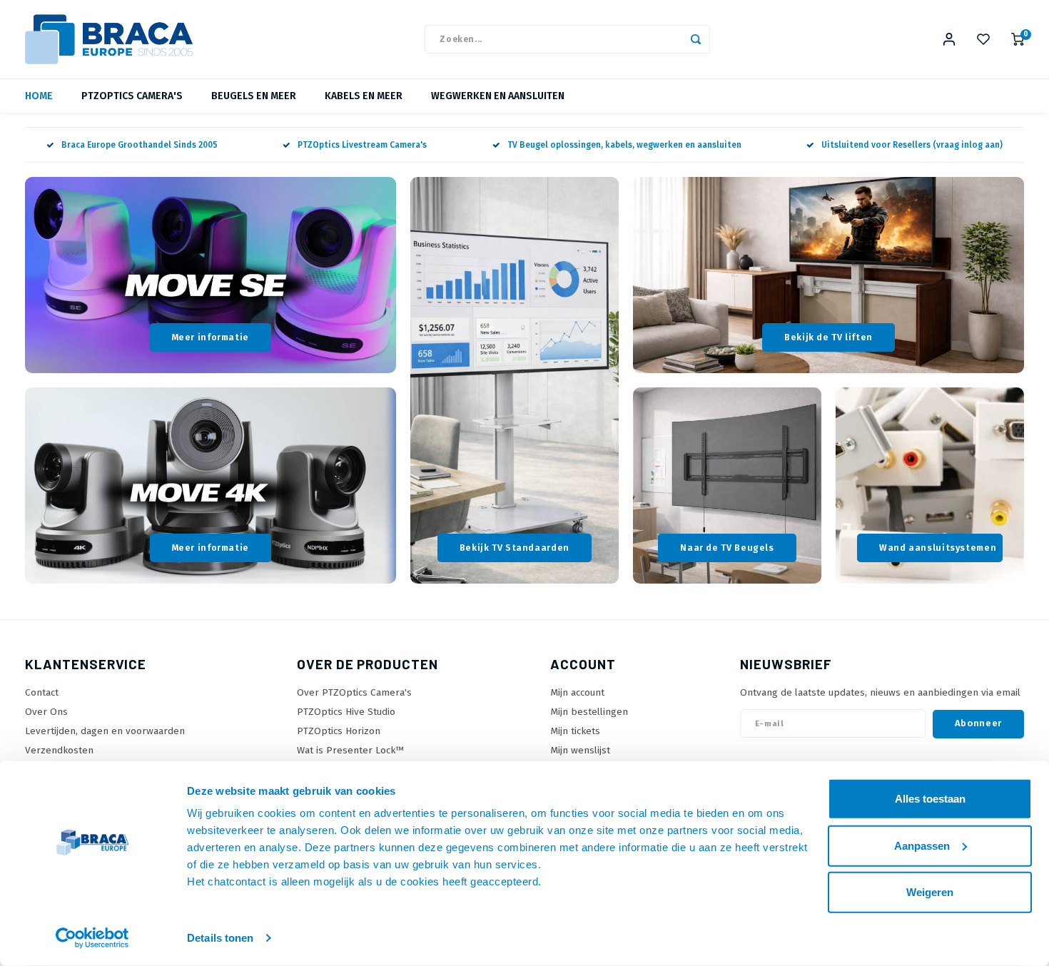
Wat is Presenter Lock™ (350, 750)
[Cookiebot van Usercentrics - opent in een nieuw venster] (92, 938)
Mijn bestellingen (589, 712)
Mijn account (577, 692)
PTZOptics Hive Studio (346, 712)
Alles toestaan (930, 799)
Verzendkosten (59, 750)
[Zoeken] (695, 39)
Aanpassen (922, 845)
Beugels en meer (253, 96)
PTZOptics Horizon (338, 731)
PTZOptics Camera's (132, 96)
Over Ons (46, 712)
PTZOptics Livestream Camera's (362, 145)
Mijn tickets (575, 731)
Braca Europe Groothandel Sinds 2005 (139, 145)
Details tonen (220, 938)
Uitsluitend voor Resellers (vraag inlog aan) (912, 145)
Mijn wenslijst (580, 750)
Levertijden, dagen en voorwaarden (105, 731)
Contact (42, 692)
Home (39, 96)
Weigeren (929, 892)
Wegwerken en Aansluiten (497, 96)
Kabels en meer (363, 96)
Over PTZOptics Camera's (354, 692)
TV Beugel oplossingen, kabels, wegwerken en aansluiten (624, 145)
